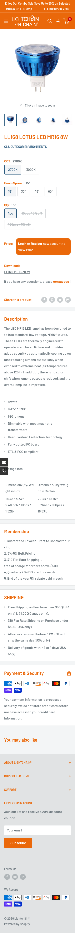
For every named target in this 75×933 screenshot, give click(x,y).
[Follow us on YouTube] (15, 877)
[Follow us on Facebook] (7, 877)
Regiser (36, 243)
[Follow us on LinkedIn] (23, 877)
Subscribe (18, 843)
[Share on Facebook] (44, 299)
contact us (61, 281)
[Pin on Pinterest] (52, 299)
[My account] (58, 21)
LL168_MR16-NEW (17, 272)
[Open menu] (6, 21)
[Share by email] (68, 299)
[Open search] (50, 21)
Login (22, 243)
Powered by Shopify (17, 924)
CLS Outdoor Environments (25, 146)
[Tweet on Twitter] (60, 299)
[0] (66, 21)
